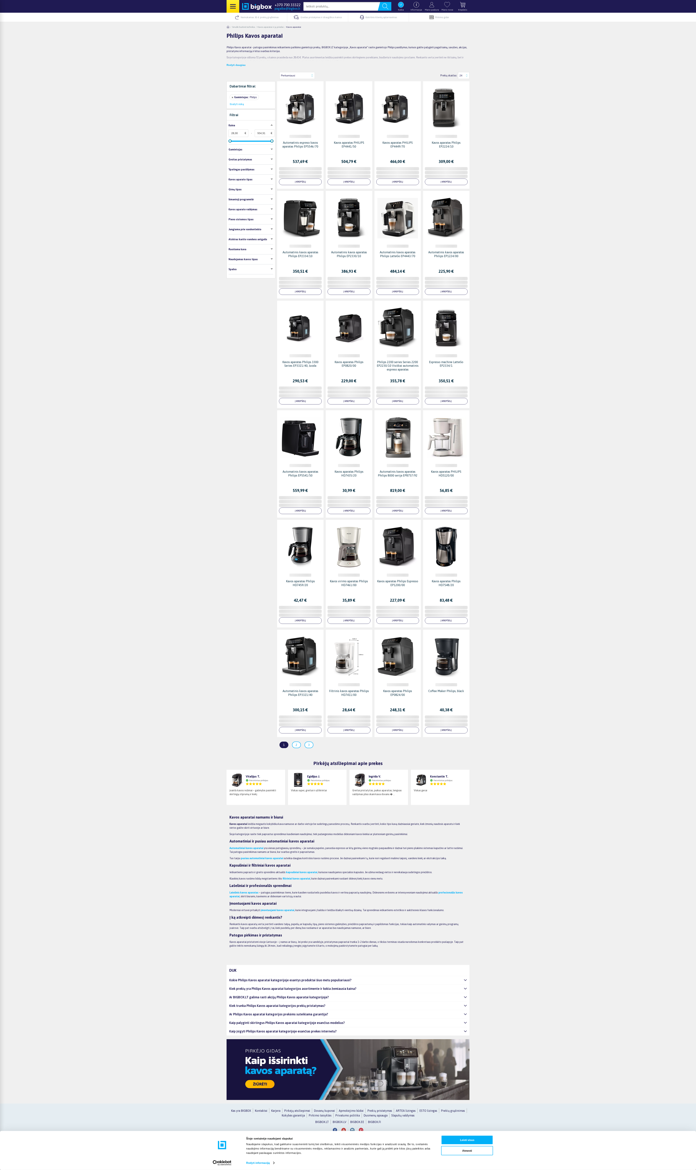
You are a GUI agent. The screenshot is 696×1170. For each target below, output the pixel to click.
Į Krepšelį (300, 181)
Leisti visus (467, 1140)
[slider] (230, 141)
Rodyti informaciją (258, 1162)
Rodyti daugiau (236, 65)
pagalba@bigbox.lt (287, 8)
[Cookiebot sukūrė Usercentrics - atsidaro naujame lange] (222, 1163)
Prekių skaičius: (448, 75)
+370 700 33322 (288, 5)
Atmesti (467, 1150)
